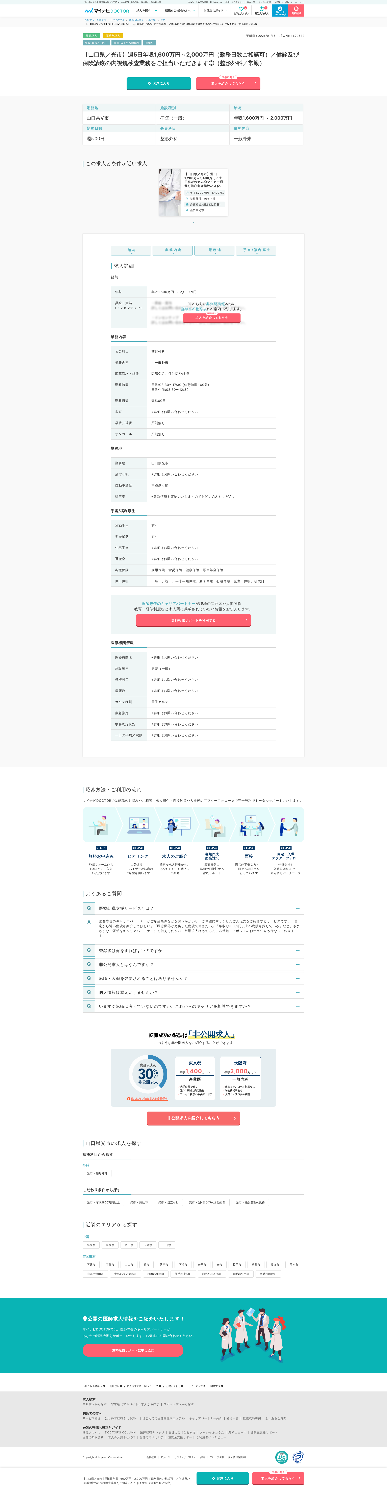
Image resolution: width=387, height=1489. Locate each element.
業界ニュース (237, 1432)
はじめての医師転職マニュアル (164, 1418)
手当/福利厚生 (257, 250)
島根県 (110, 1245)
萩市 (146, 1264)
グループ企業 (216, 1457)
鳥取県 (91, 1245)
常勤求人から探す (95, 1404)
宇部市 (110, 1264)
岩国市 (202, 1264)
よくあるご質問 (275, 1418)
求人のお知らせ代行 (121, 1437)
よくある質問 (265, 2)
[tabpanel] (193, 192)
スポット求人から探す (179, 1404)
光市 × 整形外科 (97, 1173)
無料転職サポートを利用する (193, 620)
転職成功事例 (252, 1418)
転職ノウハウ (92, 1432)
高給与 (149, 42)
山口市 (129, 1264)
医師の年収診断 (93, 1437)
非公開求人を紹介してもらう (193, 1118)
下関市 (91, 1264)
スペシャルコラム (212, 1432)
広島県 (148, 1245)
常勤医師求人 (136, 20)
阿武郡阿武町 (268, 1274)
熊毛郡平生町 (240, 1274)
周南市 (294, 1264)
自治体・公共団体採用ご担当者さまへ (205, 2)
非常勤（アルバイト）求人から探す (135, 1404)
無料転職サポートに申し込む (133, 1350)
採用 (202, 1457)
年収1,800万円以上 (96, 42)
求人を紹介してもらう (228, 83)
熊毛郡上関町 (183, 1274)
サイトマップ (195, 1386)
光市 (162, 20)
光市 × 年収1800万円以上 (103, 1202)
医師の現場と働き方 (182, 1432)
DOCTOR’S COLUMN (120, 1432)
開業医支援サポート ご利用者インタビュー (197, 1437)
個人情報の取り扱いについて (142, 1386)
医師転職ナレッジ (152, 1432)
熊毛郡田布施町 (212, 1274)
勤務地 (215, 250)
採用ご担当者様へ (92, 1386)
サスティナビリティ (185, 1457)
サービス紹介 (92, 1418)
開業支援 (215, 1386)
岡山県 (129, 1245)
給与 (132, 250)
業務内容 (173, 250)
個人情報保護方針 (238, 1457)
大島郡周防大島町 (125, 1274)
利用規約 (114, 1386)
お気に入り (161, 83)
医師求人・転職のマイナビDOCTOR (104, 20)
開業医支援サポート (264, 1432)
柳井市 (256, 1264)
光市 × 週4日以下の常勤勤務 (207, 1202)
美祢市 (275, 1264)
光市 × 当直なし (168, 1202)
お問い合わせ (173, 1386)
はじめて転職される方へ (121, 1418)
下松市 (183, 1264)
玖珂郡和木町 (155, 1274)
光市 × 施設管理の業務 (250, 1202)
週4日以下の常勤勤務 (126, 42)
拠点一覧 (251, 2)
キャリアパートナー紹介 (205, 1418)
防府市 (164, 1264)
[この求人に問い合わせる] (211, 312)
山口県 (152, 20)
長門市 (237, 1264)
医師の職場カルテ (151, 1437)
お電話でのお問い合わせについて (289, 2)
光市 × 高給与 (139, 1202)
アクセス (165, 1457)
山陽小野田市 (95, 1274)
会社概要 (151, 1457)
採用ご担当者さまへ (235, 2)
